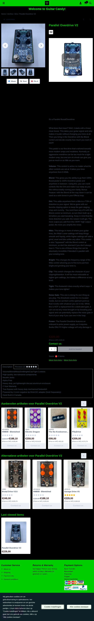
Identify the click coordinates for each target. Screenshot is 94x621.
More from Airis (55, 360)
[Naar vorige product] (83, 19)
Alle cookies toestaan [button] (79, 607)
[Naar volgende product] (90, 19)
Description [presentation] (7, 367)
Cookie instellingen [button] (52, 607)
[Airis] (51, 34)
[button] (3, 3)
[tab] (7, 367)
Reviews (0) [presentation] (20, 367)
